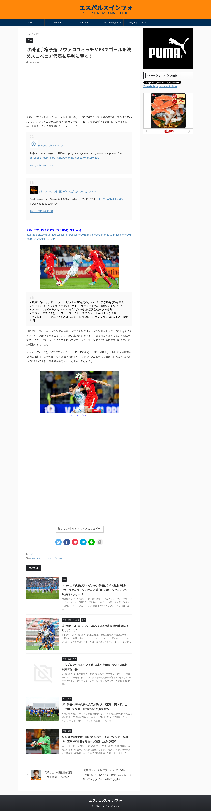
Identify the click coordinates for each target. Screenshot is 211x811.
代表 (32, 554)
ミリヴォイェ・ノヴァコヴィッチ (46, 558)
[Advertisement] (79, 89)
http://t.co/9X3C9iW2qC (85, 157)
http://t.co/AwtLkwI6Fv (110, 199)
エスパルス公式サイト (110, 22)
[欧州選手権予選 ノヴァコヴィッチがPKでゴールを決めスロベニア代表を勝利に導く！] (83, 542)
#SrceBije (35, 157)
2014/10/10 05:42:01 (41, 165)
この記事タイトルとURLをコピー (81, 528)
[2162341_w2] (79, 287)
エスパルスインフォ (106, 800)
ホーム (31, 22)
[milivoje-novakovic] (79, 411)
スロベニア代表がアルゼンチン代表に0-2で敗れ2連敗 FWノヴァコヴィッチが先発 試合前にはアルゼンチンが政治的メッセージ (94, 590)
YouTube (84, 22)
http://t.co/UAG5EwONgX (56, 157)
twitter (57, 22)
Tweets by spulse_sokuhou (160, 86)
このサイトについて (137, 22)
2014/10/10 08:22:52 (41, 211)
